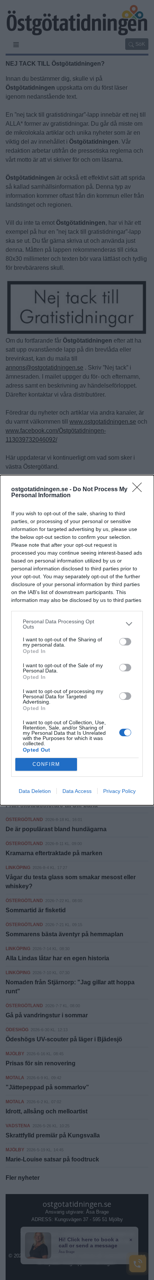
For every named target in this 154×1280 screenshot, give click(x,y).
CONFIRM (46, 764)
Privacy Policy (119, 791)
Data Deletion (35, 791)
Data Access (77, 791)
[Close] (139, 490)
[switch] (125, 641)
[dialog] (77, 640)
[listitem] (77, 624)
